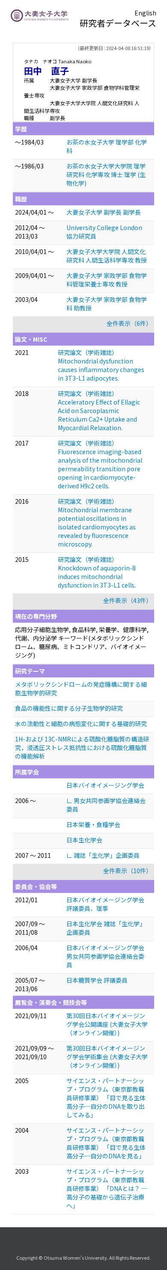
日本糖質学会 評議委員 (97, 980)
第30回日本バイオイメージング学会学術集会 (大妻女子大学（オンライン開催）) (107, 1056)
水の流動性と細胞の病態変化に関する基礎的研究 (81, 723)
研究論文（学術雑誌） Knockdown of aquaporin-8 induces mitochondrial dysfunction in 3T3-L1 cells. (97, 572)
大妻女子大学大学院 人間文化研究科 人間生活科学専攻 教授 (106, 255)
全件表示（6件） (129, 323)
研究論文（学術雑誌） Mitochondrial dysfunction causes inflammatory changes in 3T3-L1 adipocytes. (101, 365)
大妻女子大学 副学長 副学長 (103, 212)
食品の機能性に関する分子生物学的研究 (69, 708)
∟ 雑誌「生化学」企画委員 (103, 855)
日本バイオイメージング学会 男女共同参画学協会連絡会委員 (105, 956)
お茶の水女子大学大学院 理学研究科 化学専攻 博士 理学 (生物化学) (106, 174)
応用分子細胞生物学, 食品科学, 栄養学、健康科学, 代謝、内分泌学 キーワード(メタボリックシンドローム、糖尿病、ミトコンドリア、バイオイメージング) (82, 642)
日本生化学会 (84, 840)
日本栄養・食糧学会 (93, 824)
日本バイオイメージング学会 (105, 785)
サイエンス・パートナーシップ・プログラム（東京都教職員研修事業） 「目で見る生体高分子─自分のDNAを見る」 (106, 1143)
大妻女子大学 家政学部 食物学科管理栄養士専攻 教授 (106, 279)
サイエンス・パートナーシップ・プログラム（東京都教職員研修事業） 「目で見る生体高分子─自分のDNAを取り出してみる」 (106, 1097)
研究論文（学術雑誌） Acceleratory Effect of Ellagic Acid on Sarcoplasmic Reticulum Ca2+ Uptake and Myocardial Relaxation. (99, 410)
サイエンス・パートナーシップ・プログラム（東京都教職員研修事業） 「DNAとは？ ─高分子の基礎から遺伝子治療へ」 (106, 1188)
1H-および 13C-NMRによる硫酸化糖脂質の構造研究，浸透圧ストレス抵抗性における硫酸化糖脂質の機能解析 (82, 747)
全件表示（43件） (127, 600)
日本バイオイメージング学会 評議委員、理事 (105, 904)
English (145, 13)
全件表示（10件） (127, 870)
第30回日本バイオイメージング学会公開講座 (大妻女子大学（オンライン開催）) (107, 1024)
